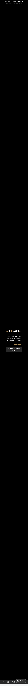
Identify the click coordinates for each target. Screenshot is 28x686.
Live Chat (22, 681)
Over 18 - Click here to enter (14, 349)
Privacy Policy (17, 344)
